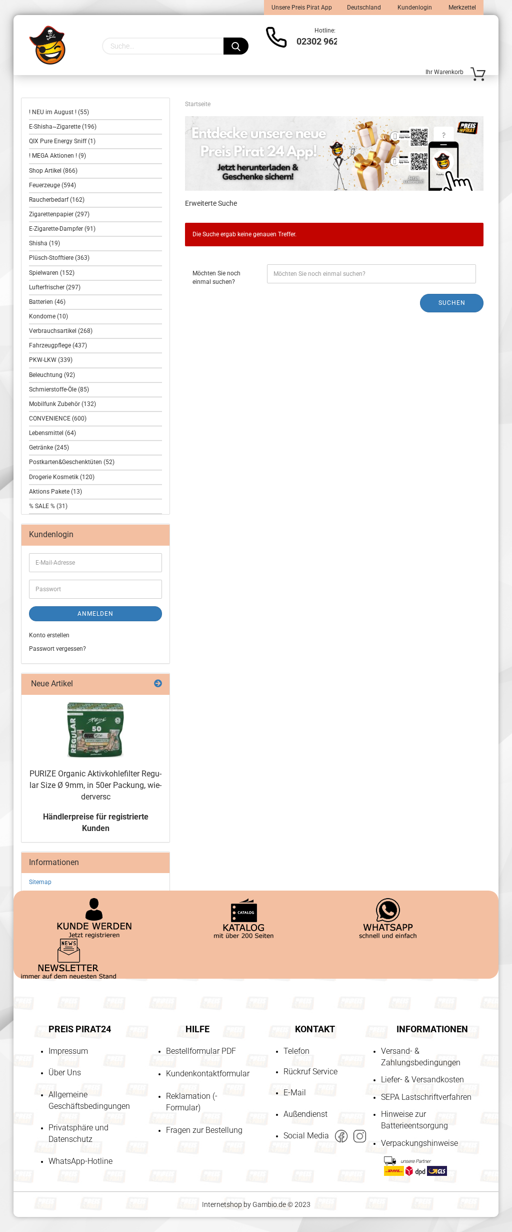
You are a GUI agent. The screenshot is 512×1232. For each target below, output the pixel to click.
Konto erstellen (49, 635)
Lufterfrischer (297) (54, 287)
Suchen (452, 302)
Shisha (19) (44, 243)
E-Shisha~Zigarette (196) (62, 126)
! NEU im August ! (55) (59, 112)
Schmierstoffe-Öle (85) (59, 389)
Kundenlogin (414, 7)
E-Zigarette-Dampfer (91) (62, 228)
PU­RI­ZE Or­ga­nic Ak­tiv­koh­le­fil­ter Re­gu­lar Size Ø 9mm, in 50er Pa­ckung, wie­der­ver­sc (96, 785)
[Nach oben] (27, 1166)
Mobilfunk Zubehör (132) (62, 403)
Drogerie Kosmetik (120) (61, 477)
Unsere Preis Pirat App (302, 7)
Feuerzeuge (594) (52, 185)
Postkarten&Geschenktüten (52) (71, 462)
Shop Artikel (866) (53, 170)
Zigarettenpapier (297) (59, 214)
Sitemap (40, 882)
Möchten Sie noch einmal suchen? (216, 277)
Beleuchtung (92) (52, 374)
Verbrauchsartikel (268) (60, 330)
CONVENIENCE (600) (57, 418)
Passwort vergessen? (57, 648)
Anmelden (96, 613)
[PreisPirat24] (47, 45)
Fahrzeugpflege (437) (58, 345)
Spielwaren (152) (51, 272)
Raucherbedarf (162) (56, 199)
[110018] (95, 729)
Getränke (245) (49, 447)
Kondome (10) (48, 316)
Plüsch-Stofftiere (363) (59, 257)
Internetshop (222, 1204)
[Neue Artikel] (158, 684)
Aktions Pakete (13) (55, 491)
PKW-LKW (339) (50, 359)
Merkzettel (461, 7)
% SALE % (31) (48, 506)
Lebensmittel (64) (52, 433)
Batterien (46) (47, 301)
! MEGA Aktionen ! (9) (57, 155)
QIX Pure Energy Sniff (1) (62, 141)
